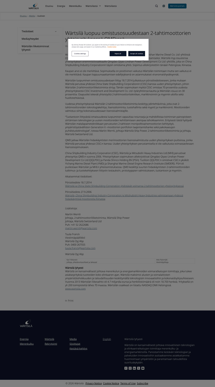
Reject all (118, 53)
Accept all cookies (136, 53)
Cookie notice (111, 47)
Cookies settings (80, 53)
